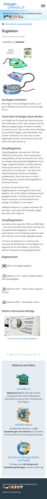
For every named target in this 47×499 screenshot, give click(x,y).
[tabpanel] (23, 332)
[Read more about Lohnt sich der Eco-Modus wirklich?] (22, 326)
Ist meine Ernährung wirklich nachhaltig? (23, 459)
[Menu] (43, 6)
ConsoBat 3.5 (23, 389)
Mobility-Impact (23, 424)
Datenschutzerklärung (11, 492)
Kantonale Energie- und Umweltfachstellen (19, 484)
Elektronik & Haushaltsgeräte (18, 24)
